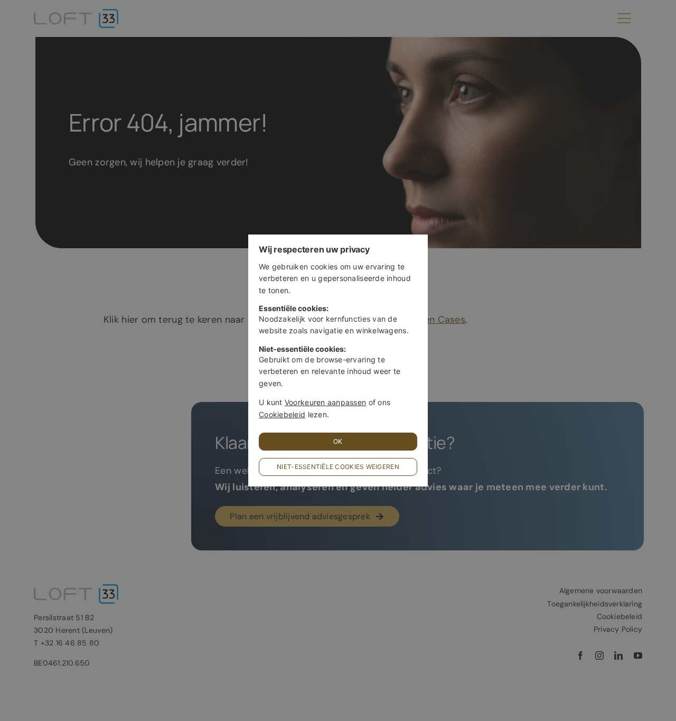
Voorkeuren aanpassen (325, 402)
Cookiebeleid (282, 414)
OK (338, 441)
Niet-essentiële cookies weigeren (338, 467)
